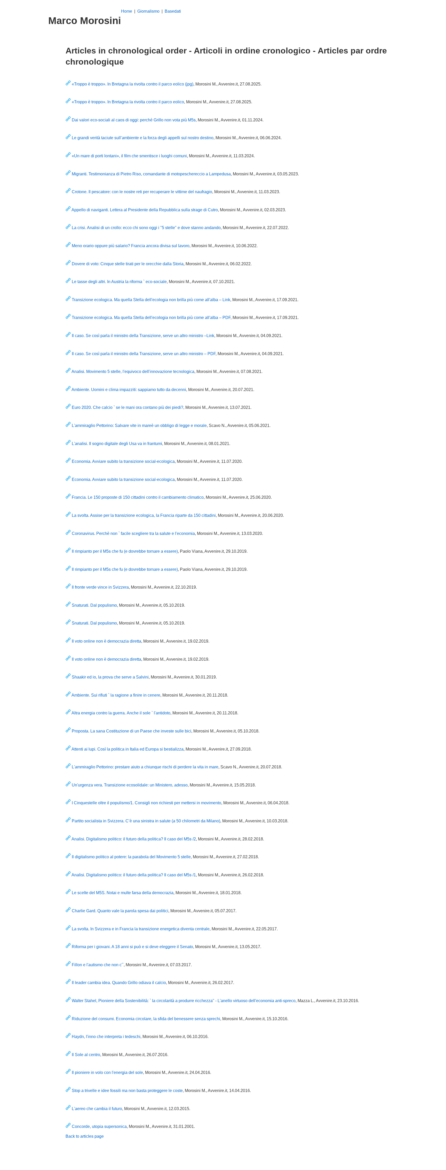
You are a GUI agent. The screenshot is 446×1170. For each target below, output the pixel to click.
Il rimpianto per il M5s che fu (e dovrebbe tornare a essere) (125, 551)
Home (127, 11)
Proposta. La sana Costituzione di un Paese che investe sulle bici (131, 731)
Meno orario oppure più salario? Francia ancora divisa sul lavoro (130, 246)
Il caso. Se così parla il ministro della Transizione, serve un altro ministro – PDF (144, 354)
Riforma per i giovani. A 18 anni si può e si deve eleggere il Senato (132, 947)
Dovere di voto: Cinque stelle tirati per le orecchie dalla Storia (128, 264)
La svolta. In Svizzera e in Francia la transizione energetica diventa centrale (141, 929)
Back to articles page (85, 1136)
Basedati (173, 11)
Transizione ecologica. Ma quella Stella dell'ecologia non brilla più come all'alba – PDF (151, 317)
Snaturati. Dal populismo (94, 605)
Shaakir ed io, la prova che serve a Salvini (110, 677)
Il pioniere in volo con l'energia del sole (107, 1072)
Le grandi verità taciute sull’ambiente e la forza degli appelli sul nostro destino (142, 138)
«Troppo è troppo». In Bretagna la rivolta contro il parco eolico (128, 102)
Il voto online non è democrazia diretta (106, 641)
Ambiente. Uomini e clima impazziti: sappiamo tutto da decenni (128, 389)
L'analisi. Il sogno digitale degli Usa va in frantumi (117, 443)
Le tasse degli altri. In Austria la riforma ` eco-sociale (119, 281)
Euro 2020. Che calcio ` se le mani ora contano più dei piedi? (127, 407)
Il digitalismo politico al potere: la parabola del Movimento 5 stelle (131, 857)
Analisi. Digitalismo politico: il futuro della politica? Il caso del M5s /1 (133, 875)
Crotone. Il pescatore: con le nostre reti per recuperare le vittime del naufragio (142, 192)
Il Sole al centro (86, 1054)
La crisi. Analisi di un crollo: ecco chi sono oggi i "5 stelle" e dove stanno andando (146, 227)
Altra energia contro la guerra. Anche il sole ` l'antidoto (120, 713)
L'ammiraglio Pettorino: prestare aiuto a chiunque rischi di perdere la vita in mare (145, 767)
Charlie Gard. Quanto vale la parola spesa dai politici (120, 911)
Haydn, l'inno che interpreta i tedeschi (106, 1036)
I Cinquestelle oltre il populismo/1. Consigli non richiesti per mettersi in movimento (146, 803)
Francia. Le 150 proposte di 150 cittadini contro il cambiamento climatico (138, 497)
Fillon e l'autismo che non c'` (98, 965)
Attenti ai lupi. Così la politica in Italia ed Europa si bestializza (127, 749)
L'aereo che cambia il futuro (97, 1108)
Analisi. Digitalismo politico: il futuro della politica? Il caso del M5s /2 (133, 839)
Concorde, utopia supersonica (99, 1126)
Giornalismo (148, 11)
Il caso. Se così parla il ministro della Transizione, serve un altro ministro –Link (143, 335)
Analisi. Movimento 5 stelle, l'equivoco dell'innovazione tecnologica (132, 371)
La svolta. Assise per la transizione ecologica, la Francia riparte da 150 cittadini (144, 515)
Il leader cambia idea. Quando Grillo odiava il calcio (119, 982)
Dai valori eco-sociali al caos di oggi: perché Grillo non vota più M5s (134, 120)
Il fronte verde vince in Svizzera (100, 587)
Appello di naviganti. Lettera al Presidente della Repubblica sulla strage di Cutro (144, 210)
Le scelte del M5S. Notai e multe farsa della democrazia (122, 893)
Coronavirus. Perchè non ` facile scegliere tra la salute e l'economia (133, 533)
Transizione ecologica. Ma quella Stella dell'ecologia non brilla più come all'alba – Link (151, 300)
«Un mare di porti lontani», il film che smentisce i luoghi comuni (129, 156)
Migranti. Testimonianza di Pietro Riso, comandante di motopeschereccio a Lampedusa (151, 174)
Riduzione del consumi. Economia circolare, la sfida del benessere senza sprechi (146, 1019)
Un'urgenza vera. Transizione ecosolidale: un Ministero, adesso (130, 785)
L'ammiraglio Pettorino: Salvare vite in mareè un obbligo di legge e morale (139, 425)
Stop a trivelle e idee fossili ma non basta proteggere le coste (127, 1090)
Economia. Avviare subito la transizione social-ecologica (123, 461)
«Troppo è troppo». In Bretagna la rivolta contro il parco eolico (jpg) (132, 84)
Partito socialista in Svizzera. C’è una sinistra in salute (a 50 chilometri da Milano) (146, 821)
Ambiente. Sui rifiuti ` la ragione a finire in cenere (115, 695)
